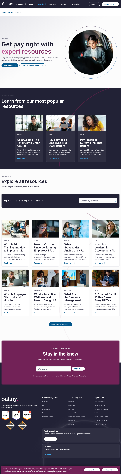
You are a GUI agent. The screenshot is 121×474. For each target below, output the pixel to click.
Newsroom (71, 420)
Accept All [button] (91, 470)
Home (4, 12)
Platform (45, 401)
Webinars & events (100, 413)
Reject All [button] (109, 470)
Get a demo (49, 439)
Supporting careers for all (76, 416)
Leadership (71, 405)
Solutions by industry (101, 409)
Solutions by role (100, 405)
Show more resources (59, 324)
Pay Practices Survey (101, 420)
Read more (8, 263)
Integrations (46, 409)
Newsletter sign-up (100, 424)
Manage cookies (62, 471)
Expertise (10, 12)
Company (71, 401)
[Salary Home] (7, 4)
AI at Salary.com (100, 401)
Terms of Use (83, 376)
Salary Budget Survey (101, 416)
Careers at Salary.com (75, 413)
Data (43, 405)
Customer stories (47, 416)
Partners (71, 409)
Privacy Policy (71, 376)
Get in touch (48, 454)
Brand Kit (71, 424)
